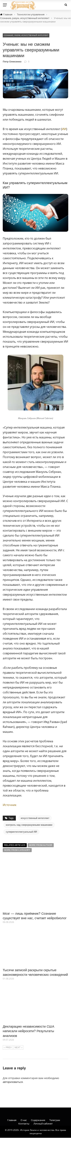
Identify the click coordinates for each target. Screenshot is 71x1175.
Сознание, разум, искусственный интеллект (26, 35)
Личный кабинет (43, 1123)
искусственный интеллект (35, 818)
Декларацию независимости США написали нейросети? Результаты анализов (28, 1031)
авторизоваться (13, 1082)
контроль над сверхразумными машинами (29, 824)
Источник (9, 805)
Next (17, 1047)
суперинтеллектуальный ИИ (21, 831)
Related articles (14, 845)
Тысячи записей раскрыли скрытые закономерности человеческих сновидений (35, 972)
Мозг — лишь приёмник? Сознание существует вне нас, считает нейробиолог (35, 915)
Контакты (23, 1123)
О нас (24, 1120)
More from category (17, 850)
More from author (40, 845)
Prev (9, 1047)
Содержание (38, 1120)
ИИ (64, 129)
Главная (11, 1120)
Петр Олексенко (12, 61)
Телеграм (54, 1120)
